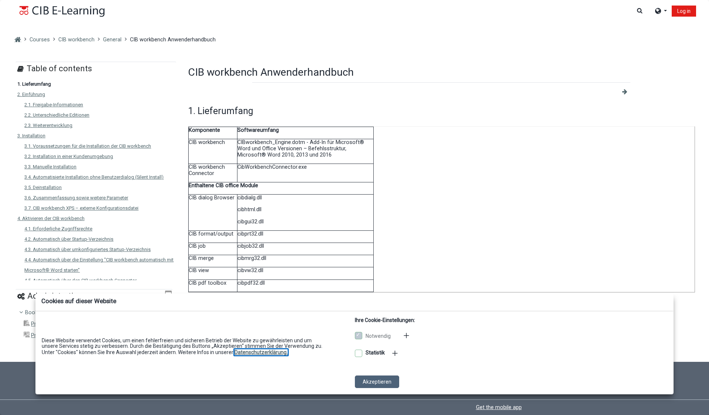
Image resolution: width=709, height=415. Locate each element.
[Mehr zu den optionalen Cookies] (395, 353)
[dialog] (354, 207)
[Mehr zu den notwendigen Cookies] (407, 335)
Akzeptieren (377, 382)
